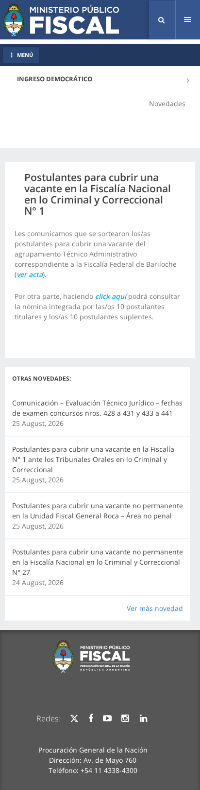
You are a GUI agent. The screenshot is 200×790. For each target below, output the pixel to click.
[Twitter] (74, 718)
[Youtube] (107, 718)
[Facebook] (90, 718)
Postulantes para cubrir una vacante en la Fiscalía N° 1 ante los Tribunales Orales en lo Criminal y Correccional (93, 459)
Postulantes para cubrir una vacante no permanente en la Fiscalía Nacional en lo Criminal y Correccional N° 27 (97, 562)
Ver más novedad (155, 608)
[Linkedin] (143, 718)
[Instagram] (125, 718)
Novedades (167, 103)
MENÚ (25, 54)
